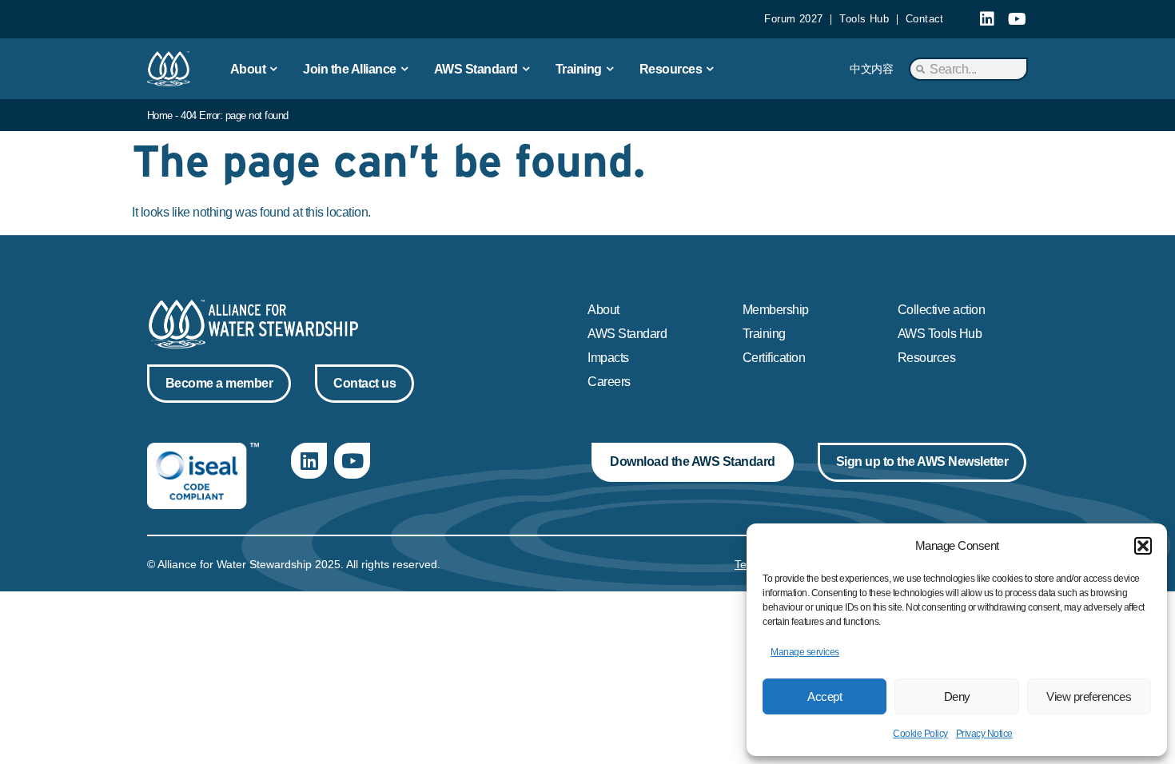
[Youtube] (1017, 19)
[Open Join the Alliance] (404, 69)
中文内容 (871, 68)
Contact (925, 19)
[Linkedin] (987, 19)
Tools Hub (864, 19)
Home (160, 115)
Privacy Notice (984, 733)
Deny (957, 696)
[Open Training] (610, 69)
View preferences (1088, 696)
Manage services (805, 652)
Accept (824, 696)
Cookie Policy (920, 733)
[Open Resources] (710, 69)
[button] (1143, 546)
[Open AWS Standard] (526, 69)
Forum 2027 (793, 19)
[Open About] (273, 69)
